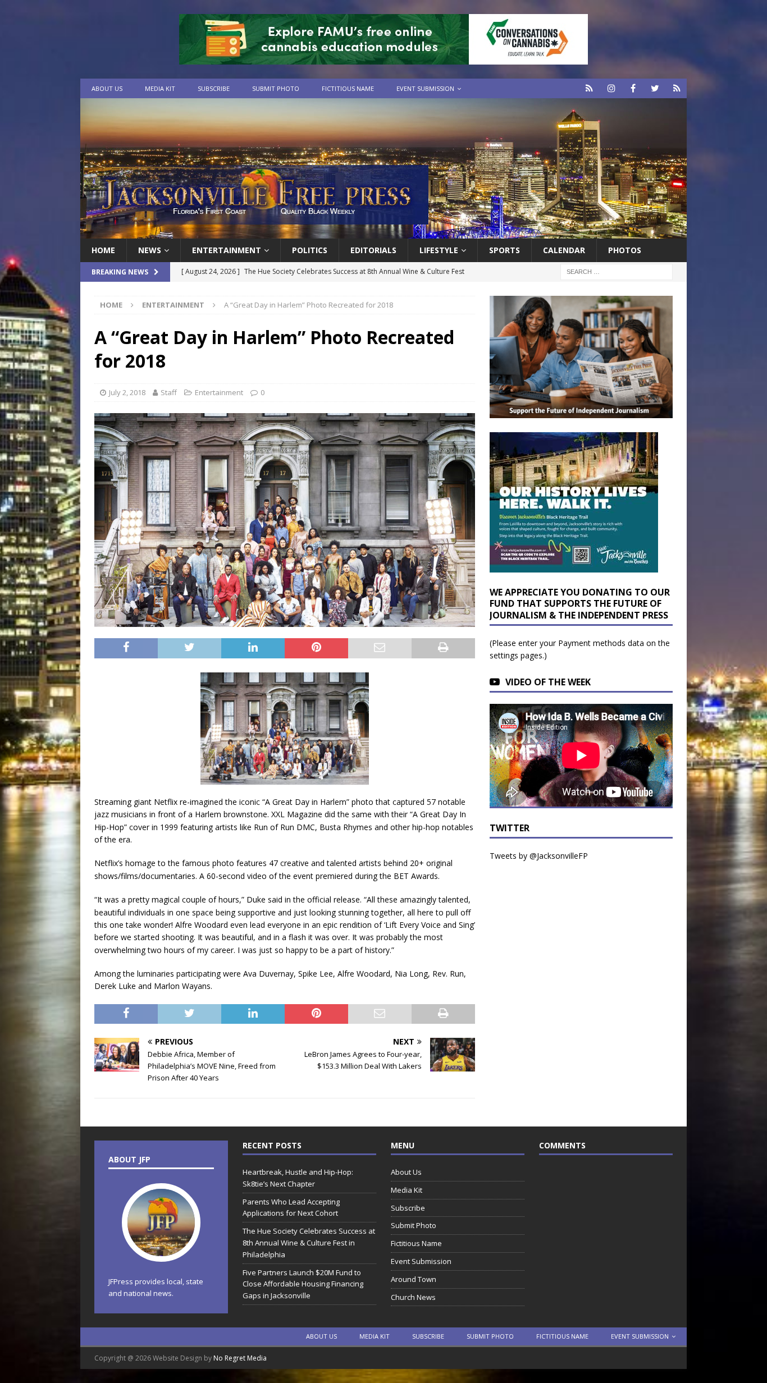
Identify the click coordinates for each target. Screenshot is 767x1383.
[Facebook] (633, 88)
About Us (107, 88)
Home (103, 250)
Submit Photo (275, 88)
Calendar (564, 250)
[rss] (677, 88)
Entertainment (226, 250)
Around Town (413, 1279)
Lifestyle (438, 250)
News (149, 250)
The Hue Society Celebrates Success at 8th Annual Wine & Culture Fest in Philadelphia (309, 1243)
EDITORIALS (373, 250)
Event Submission (425, 88)
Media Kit (160, 88)
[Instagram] (611, 88)
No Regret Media (240, 1358)
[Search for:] (616, 271)
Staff (169, 392)
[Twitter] (655, 88)
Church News (413, 1297)
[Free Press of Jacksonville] (383, 232)
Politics (309, 250)
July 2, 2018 (127, 392)
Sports (504, 250)
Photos (624, 250)
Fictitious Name (348, 88)
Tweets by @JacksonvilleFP (539, 855)
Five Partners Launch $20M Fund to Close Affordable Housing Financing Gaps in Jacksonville (303, 1284)
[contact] (589, 88)
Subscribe (214, 88)
